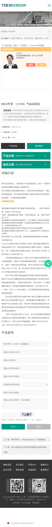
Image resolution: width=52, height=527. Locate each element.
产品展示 (23, 45)
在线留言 (32, 470)
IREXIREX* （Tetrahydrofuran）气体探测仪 (28, 440)
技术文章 (7, 470)
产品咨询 (13, 146)
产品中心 (32, 465)
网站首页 (7, 465)
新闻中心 (45, 465)
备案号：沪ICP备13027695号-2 (22, 499)
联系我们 (39, 146)
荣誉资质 (20, 470)
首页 (15, 45)
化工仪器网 (25, 503)
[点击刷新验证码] (26, 414)
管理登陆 (35, 503)
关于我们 (20, 465)
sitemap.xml (41, 499)
